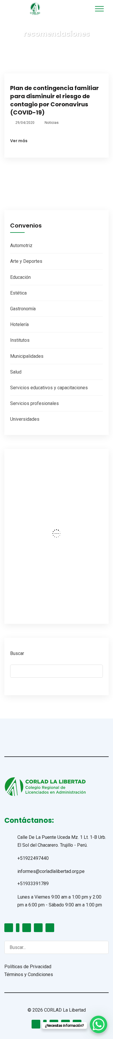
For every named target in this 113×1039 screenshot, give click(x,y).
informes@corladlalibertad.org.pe (51, 871)
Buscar (17, 653)
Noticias (52, 122)
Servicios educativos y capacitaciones (49, 387)
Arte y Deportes (26, 261)
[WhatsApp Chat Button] (98, 1024)
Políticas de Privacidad (27, 966)
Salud (15, 372)
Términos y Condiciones (28, 974)
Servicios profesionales (34, 403)
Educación (20, 277)
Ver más (19, 141)
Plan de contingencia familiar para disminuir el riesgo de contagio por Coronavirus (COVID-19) (54, 100)
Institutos (20, 340)
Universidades (24, 419)
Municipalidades (26, 356)
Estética (18, 293)
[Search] (98, 947)
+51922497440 (33, 858)
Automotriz (21, 245)
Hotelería (19, 324)
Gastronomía (23, 308)
